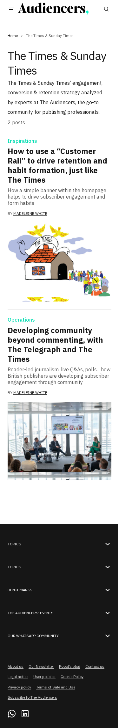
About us (15, 666)
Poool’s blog (69, 666)
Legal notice (18, 676)
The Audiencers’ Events (31, 613)
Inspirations (22, 141)
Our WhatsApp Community (33, 636)
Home (13, 35)
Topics (14, 544)
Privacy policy (19, 687)
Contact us (94, 666)
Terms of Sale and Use (55, 687)
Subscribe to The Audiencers (32, 697)
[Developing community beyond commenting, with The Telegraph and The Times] (59, 441)
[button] (11, 9)
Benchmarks (20, 590)
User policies (44, 676)
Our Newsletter (41, 666)
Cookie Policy (72, 676)
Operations (21, 320)
